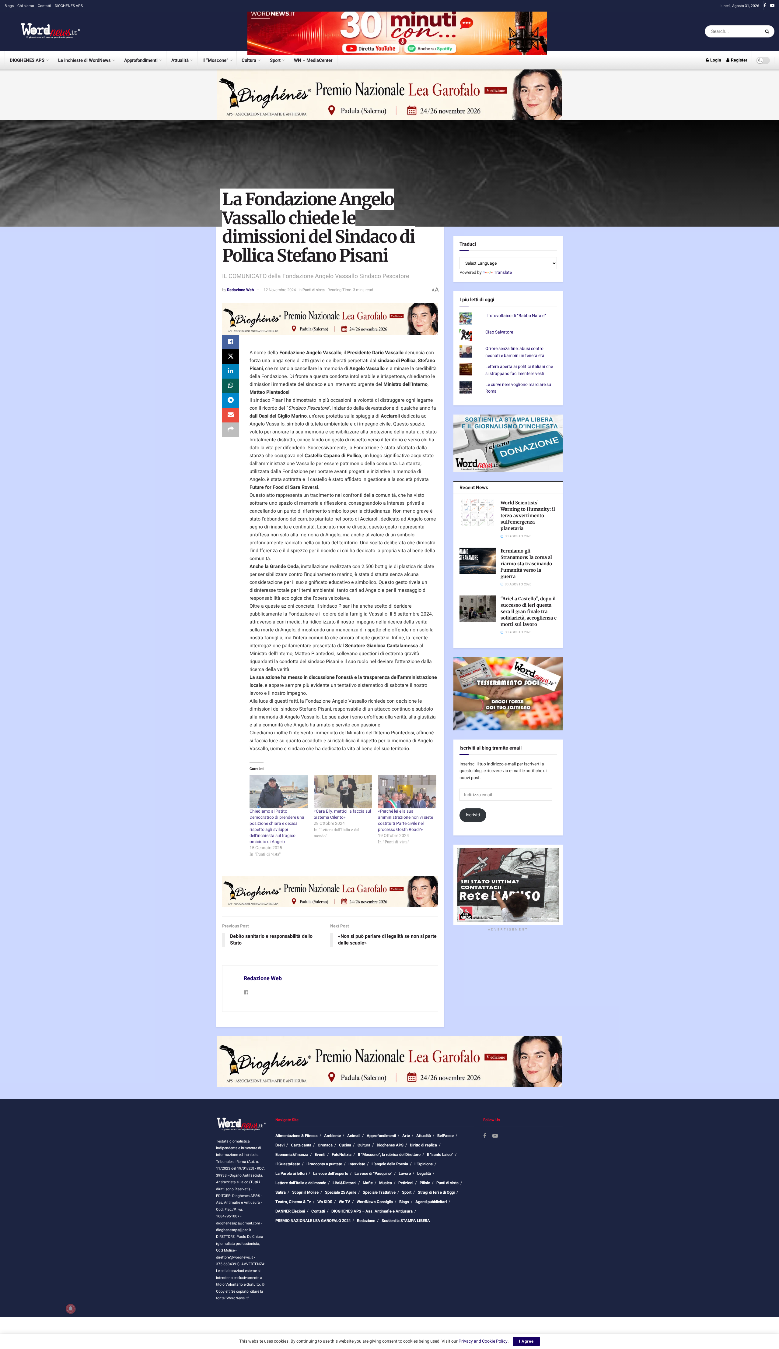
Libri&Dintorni (344, 1183)
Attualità (180, 60)
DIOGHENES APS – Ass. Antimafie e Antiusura (372, 1211)
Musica (385, 1183)
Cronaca (325, 1145)
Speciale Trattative (379, 1192)
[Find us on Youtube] (772, 6)
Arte (406, 1136)
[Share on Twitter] (230, 356)
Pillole (425, 1183)
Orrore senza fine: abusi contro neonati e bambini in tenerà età (514, 351)
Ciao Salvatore (499, 332)
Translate (503, 272)
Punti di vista (313, 290)
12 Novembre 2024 (280, 290)
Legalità (424, 1173)
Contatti (44, 6)
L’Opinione (423, 1164)
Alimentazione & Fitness (296, 1136)
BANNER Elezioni (290, 1211)
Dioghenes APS (390, 1145)
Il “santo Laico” (440, 1154)
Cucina (345, 1145)
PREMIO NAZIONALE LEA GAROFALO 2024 (313, 1221)
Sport (275, 60)
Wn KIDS (324, 1202)
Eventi (320, 1154)
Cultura (249, 60)
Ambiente (332, 1136)
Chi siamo (25, 6)
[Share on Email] (230, 415)
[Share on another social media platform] (230, 429)
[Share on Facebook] (230, 342)
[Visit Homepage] (43, 31)
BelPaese (445, 1136)
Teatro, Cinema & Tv (293, 1202)
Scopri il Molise (305, 1192)
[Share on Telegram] (230, 400)
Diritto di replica (423, 1145)
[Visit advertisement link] (397, 31)
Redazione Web (240, 290)
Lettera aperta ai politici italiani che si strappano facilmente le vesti (519, 369)
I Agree (526, 1341)
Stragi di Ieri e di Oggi (436, 1192)
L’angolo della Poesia (390, 1164)
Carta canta (301, 1145)
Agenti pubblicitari (431, 1202)
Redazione (366, 1221)
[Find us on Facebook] (764, 6)
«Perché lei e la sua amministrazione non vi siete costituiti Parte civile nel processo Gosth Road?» (405, 820)
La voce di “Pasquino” (373, 1173)
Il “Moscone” (215, 60)
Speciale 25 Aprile (340, 1192)
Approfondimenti (141, 60)
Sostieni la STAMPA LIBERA (406, 1221)
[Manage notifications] (70, 1309)
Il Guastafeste (287, 1164)
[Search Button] (768, 31)
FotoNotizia (341, 1154)
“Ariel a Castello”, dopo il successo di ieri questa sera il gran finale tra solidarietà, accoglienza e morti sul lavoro (529, 611)
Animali (353, 1136)
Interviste (356, 1164)
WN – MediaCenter (313, 60)
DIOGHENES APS (69, 6)
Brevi (280, 1145)
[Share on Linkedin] (230, 371)
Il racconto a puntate (324, 1164)
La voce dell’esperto (330, 1173)
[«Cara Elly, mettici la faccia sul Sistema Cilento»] (343, 791)
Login (715, 60)
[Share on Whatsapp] (230, 386)
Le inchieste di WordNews (84, 60)
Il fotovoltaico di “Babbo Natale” (515, 316)
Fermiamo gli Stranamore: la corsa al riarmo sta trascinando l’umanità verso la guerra (526, 563)
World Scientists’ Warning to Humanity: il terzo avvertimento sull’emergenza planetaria (528, 515)
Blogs (9, 6)
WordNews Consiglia (375, 1202)
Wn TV (344, 1202)
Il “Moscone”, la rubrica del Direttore (389, 1154)
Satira (280, 1192)
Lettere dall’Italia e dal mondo (300, 1183)
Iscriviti (473, 815)
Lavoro (405, 1173)
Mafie (368, 1183)
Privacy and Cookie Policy (483, 1341)
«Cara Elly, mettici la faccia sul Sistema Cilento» (342, 814)
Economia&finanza (291, 1154)
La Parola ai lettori (291, 1173)
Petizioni (405, 1183)
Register (738, 60)
